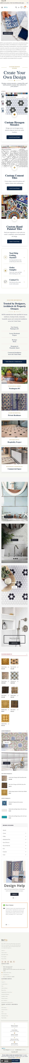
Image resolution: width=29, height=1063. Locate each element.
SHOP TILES (7, 742)
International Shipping (5, 994)
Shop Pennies (14, 643)
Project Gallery (3, 1017)
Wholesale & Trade (4, 1015)
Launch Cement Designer (14, 188)
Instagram (8, 962)
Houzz (14, 962)
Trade (4, 854)
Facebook (2, 962)
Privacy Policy (3, 958)
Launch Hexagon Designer (14, 137)
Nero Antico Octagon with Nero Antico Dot (4, 695)
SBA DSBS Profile (4, 954)
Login (2, 1011)
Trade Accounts (4, 952)
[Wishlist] (21, 7)
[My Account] (18, 7)
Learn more (18, 1057)
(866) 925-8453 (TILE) (7, 972)
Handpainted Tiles (6, 839)
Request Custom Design (14, 241)
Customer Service (4, 984)
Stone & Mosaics (6, 842)
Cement (4, 833)
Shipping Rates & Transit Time (6, 992)
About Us (3, 950)
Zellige (4, 836)
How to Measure (4, 1000)
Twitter (5, 962)
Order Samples (8, 33)
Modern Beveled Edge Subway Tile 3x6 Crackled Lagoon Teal (18, 816)
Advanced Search (4, 1009)
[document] (14, 1058)
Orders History (3, 1007)
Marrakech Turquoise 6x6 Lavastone (16, 802)
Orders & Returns (4, 988)
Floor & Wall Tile (6, 845)
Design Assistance (4, 998)
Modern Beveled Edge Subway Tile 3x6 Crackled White (18, 809)
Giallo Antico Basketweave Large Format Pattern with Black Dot (4, 667)
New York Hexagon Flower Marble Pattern (14, 667)
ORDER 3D (14, 894)
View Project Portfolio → (14, 361)
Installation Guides (4, 996)
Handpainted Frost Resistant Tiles (7, 1002)
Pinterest (11, 962)
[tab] (14, 654)
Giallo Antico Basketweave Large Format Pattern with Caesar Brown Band (14, 695)
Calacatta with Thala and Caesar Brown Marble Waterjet (14, 681)
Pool (4, 848)
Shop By (4, 830)
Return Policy (3, 990)
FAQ (2, 986)
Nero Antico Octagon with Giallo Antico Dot (14, 709)
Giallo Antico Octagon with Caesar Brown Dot (4, 681)
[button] (8, 667)
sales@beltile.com (6, 974)
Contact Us (3, 982)
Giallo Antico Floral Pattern (4, 723)
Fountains (5, 851)
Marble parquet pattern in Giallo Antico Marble (4, 709)
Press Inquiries (3, 956)
